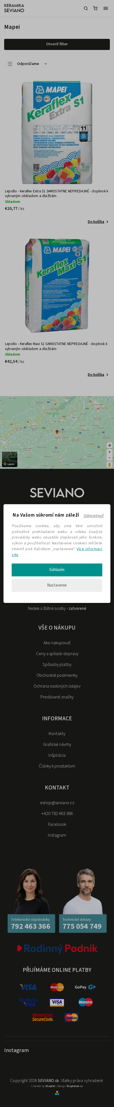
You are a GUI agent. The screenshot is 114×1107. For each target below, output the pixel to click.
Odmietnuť (94, 516)
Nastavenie (57, 585)
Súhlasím (56, 570)
